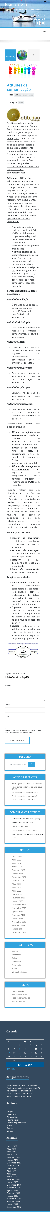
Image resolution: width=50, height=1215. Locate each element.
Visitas (10, 1131)
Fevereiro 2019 (18, 915)
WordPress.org (18, 1001)
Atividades (16, 955)
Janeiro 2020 (17, 901)
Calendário (16, 961)
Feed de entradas (19, 994)
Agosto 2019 (17, 911)
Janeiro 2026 (17, 873)
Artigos (10, 1111)
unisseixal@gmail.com (34, 15)
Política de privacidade (16, 1122)
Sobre (31, 823)
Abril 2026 (16, 863)
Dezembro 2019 (19, 905)
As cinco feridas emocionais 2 (24, 799)
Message (8, 685)
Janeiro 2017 (17, 929)
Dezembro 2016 (19, 932)
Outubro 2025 (18, 880)
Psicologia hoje (35, 819)
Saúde (14, 968)
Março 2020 (17, 894)
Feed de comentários (21, 998)
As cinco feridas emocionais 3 (24, 796)
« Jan (8, 1069)
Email (7, 716)
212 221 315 (39, 18)
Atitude (15, 951)
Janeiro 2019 (17, 918)
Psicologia (16, 965)
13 (9, 1053)
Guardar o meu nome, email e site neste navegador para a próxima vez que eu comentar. (24, 731)
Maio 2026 (16, 860)
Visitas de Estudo (19, 972)
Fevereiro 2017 (18, 925)
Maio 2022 (16, 884)
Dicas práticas (13, 1117)
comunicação (28, 95)
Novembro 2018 (19, 922)
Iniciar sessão (18, 991)
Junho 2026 (17, 856)
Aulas (21, 102)
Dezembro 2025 (19, 877)
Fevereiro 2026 (18, 870)
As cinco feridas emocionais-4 (25, 792)
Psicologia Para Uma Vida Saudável (27, 783)
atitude (18, 95)
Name (7, 705)
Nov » (13, 1069)
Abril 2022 (16, 887)
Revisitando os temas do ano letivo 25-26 (27, 788)
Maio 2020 (16, 891)
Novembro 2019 (19, 908)
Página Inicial (12, 1120)
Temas (10, 1128)
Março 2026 (17, 867)
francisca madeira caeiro (21, 830)
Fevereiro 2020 (18, 898)
